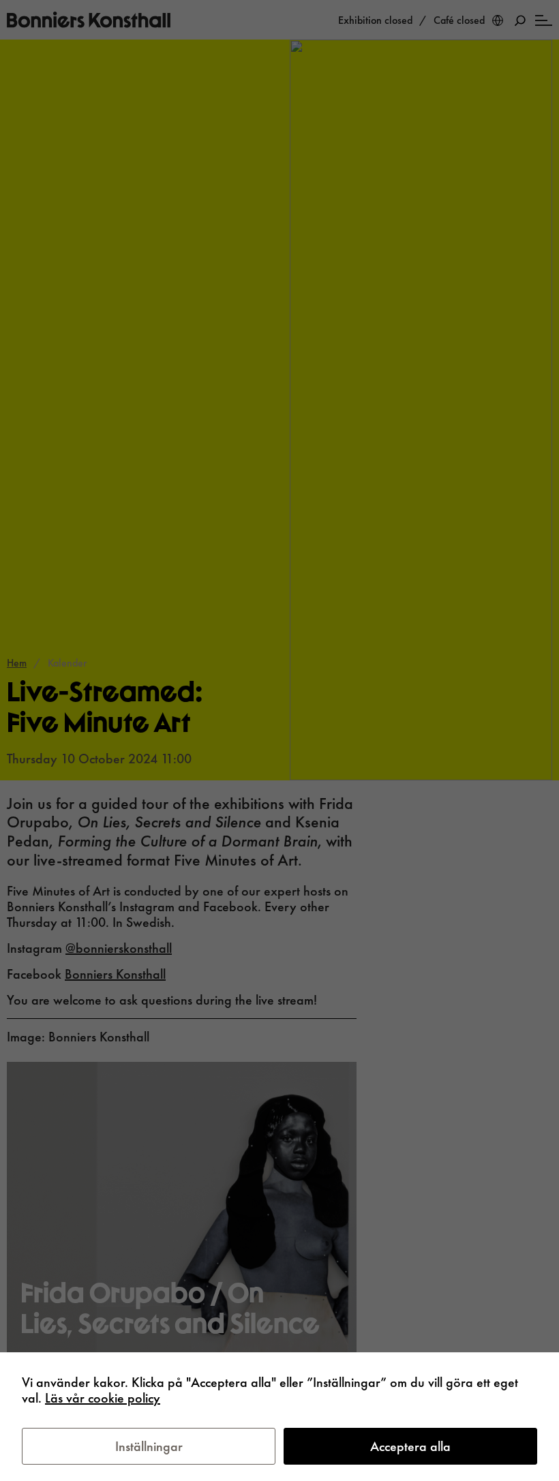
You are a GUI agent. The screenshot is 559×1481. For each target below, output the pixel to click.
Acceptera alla (410, 1446)
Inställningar (149, 1446)
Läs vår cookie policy (102, 1398)
